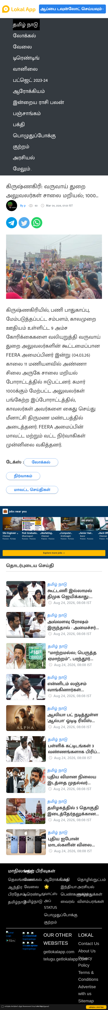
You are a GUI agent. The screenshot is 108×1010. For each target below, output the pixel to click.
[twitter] (25, 224)
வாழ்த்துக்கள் (89, 894)
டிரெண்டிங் (34, 894)
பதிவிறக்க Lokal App (96, 1007)
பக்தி (65, 879)
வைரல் (68, 901)
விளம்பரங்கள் (90, 901)
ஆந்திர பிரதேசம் (16, 891)
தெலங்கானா (20, 879)
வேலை (31, 886)
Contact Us (88, 943)
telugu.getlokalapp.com (65, 959)
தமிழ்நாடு (17, 902)
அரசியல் (85, 886)
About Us (87, 951)
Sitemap (86, 1001)
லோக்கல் (33, 879)
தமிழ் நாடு (25, 24)
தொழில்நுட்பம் (91, 879)
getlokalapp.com (58, 951)
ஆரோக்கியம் (56, 879)
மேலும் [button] (21, 168)
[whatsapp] (37, 224)
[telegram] (12, 224)
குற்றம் (50, 922)
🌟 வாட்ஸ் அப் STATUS (50, 897)
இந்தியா (69, 886)
